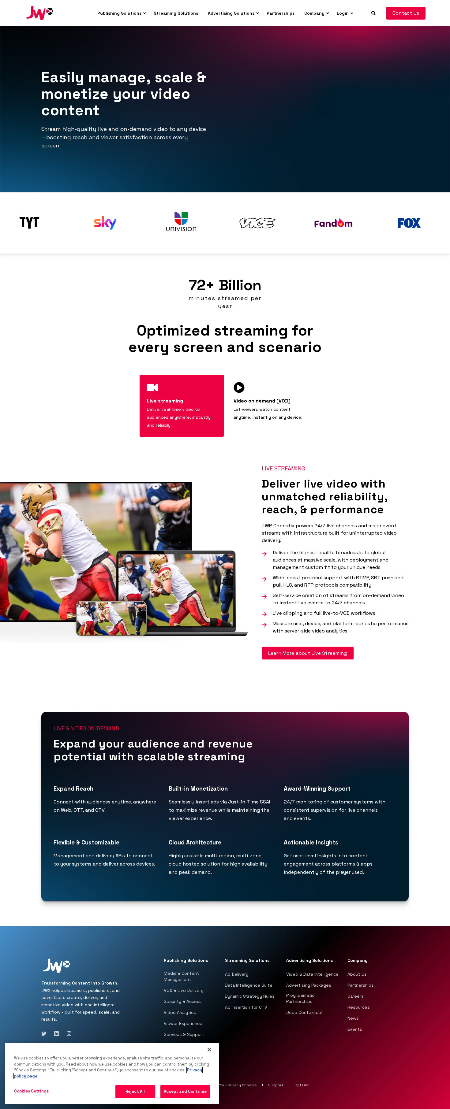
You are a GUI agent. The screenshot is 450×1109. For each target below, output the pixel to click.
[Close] (209, 1049)
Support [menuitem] (275, 1085)
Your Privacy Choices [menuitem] (238, 1085)
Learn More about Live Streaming (307, 653)
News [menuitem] (353, 1018)
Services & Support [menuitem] (184, 1034)
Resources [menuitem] (358, 1007)
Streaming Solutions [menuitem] (176, 13)
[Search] (374, 12)
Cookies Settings (31, 1091)
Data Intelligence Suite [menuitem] (248, 985)
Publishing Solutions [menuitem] (119, 13)
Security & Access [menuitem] (183, 1001)
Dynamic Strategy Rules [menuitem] (250, 996)
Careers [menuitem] (355, 996)
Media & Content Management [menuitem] (181, 976)
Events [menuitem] (354, 1029)
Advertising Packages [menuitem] (308, 985)
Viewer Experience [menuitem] (183, 1023)
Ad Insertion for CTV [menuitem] (246, 1007)
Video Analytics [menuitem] (180, 1012)
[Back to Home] (39, 12)
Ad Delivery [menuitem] (236, 974)
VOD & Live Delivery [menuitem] (184, 990)
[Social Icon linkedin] (56, 1033)
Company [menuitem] (314, 13)
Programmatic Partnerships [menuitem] (300, 998)
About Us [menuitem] (357, 974)
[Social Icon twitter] (45, 1033)
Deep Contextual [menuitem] (304, 1012)
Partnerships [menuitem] (280, 13)
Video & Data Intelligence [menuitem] (312, 974)
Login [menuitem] (343, 13)
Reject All (135, 1091)
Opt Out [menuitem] (301, 1085)
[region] (112, 1073)
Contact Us (405, 13)
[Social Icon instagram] (67, 1033)
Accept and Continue (185, 1091)
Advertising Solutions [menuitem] (231, 13)
